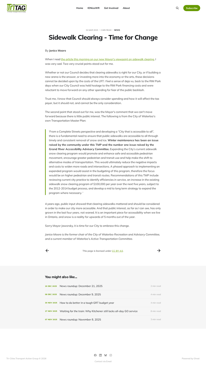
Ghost (197, 358)
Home (79, 8)
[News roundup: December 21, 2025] (103, 286)
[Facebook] (95, 355)
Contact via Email (103, 361)
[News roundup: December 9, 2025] (103, 294)
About (126, 8)
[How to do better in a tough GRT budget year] (103, 303)
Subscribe (191, 8)
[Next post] (159, 250)
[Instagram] (110, 355)
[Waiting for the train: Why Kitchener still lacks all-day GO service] (103, 311)
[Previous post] (47, 250)
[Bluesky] (105, 355)
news (117, 30)
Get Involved (111, 8)
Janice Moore (57, 50)
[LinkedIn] (100, 355)
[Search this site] (177, 8)
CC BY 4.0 (117, 250)
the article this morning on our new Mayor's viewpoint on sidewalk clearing (107, 59)
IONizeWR (94, 8)
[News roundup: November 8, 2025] (103, 319)
